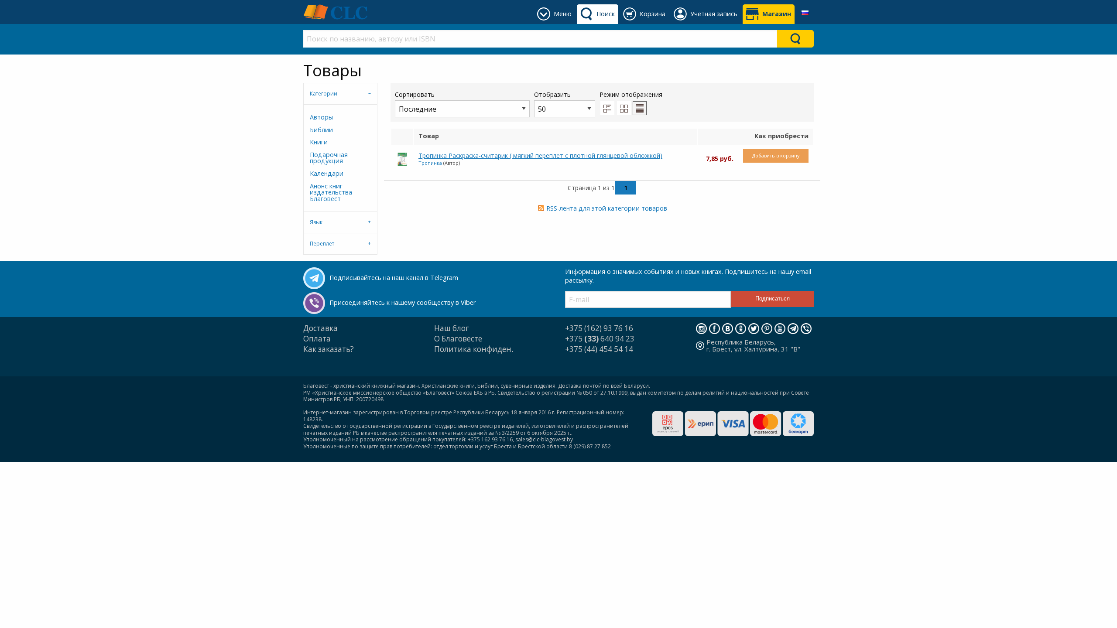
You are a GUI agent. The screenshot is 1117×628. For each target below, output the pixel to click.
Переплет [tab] (322, 243)
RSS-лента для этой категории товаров (606, 208)
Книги (319, 142)
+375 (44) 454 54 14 (599, 349)
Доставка (320, 328)
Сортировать (415, 94)
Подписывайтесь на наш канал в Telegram (393, 277)
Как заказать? (328, 349)
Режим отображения (631, 94)
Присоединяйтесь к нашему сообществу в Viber (402, 302)
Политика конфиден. (473, 349)
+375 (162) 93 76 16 (599, 328)
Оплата (317, 339)
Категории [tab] (323, 93)
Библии (321, 130)
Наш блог (451, 328)
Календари (326, 173)
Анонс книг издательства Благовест (331, 192)
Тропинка (430, 163)
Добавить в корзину (775, 155)
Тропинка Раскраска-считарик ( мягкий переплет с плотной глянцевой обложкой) (540, 155)
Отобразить (552, 94)
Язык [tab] (316, 222)
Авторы (321, 117)
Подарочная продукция (329, 157)
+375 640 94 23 (599, 339)
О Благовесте (458, 339)
